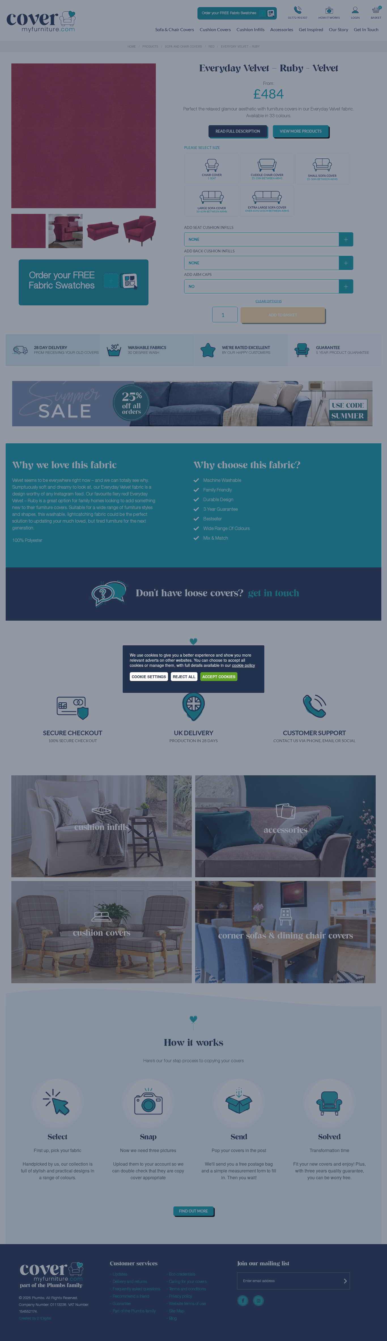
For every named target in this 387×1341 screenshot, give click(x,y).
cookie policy (243, 665)
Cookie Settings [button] (149, 676)
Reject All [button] (184, 676)
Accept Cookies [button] (218, 676)
